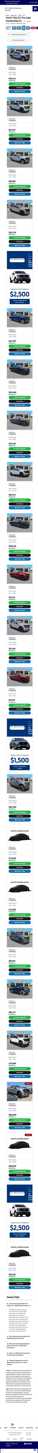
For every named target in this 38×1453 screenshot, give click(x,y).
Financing (29, 1427)
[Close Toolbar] (3, 1451)
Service (21, 1427)
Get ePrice (19, 87)
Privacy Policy (21, 1439)
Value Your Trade (20, 91)
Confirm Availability (20, 84)
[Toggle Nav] (35, 8)
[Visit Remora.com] (28, 1444)
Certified (13, 1427)
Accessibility (29, 1439)
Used (5, 1427)
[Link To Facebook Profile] (12, 1424)
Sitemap (15, 1439)
